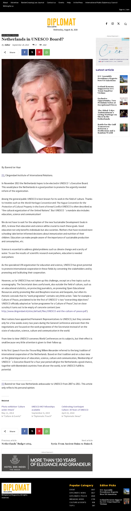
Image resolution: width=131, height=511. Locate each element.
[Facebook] (106, 24)
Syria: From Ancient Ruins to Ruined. (72, 443)
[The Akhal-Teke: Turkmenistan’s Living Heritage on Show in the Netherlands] (124, 113)
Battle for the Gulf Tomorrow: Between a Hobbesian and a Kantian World (107, 128)
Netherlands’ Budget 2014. (17, 443)
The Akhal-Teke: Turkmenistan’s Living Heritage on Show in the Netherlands (107, 114)
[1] (3, 175)
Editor (7, 45)
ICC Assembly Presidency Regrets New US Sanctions (107, 78)
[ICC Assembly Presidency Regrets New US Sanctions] (124, 79)
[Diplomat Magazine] (65, 23)
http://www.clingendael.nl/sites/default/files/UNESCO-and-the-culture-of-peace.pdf (44, 311)
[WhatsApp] (46, 52)
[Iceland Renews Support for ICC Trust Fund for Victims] (124, 89)
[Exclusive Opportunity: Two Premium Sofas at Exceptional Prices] (124, 101)
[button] (125, 24)
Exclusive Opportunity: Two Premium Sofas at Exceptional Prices (107, 101)
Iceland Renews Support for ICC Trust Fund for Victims (106, 89)
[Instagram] (112, 24)
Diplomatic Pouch (10, 35)
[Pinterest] (39, 52)
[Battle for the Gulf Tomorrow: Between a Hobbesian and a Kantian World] (124, 127)
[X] (118, 24)
